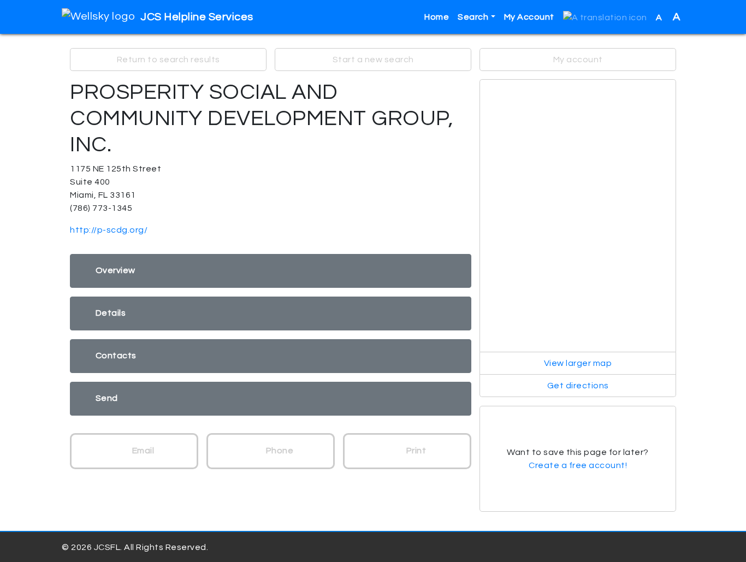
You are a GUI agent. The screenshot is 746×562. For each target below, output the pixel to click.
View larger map (578, 363)
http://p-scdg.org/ (108, 230)
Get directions (578, 385)
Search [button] (473, 17)
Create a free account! (578, 465)
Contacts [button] (116, 355)
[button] (605, 17)
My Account (529, 17)
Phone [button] (278, 450)
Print (415, 450)
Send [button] (107, 398)
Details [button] (111, 313)
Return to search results (168, 59)
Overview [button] (115, 270)
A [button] (668, 16)
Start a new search (373, 59)
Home (436, 17)
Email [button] (142, 450)
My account (578, 59)
